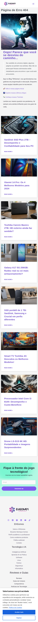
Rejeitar (19, 618)
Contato (19, 543)
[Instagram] (8, 520)
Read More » (8, 151)
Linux (19, 560)
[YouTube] (25, 520)
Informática (19, 568)
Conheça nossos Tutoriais (14, 97)
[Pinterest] (13, 520)
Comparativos (19, 584)
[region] (19, 605)
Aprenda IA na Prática (19, 555)
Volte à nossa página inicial (14, 88)
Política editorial (19, 540)
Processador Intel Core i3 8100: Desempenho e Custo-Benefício (17, 401)
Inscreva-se (19, 488)
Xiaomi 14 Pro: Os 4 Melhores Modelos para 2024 (16, 185)
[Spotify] (17, 520)
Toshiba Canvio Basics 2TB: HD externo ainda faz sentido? (18, 228)
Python (19, 563)
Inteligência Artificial (19, 552)
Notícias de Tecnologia (19, 586)
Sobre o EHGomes (19, 529)
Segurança (19, 566)
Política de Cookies (15, 607)
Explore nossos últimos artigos (15, 93)
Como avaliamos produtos (19, 537)
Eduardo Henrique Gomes (19, 532)
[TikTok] (29, 520)
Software (19, 557)
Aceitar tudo (19, 612)
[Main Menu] (33, 4)
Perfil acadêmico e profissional (19, 534)
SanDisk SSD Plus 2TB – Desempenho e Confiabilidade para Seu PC (19, 142)
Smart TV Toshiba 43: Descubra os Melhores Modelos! (16, 359)
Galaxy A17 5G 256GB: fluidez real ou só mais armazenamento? (16, 270)
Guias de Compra (19, 581)
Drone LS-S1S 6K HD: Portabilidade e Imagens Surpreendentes (17, 444)
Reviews (19, 578)
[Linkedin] (21, 520)
